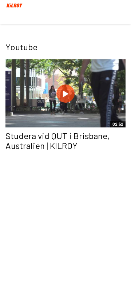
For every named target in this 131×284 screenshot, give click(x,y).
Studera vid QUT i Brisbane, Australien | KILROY (57, 140)
